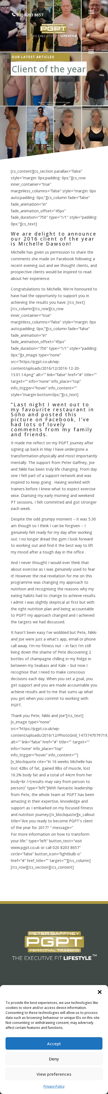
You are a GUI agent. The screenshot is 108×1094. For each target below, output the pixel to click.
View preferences (54, 1074)
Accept (54, 1043)
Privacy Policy (54, 1086)
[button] (99, 992)
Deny (54, 1059)
